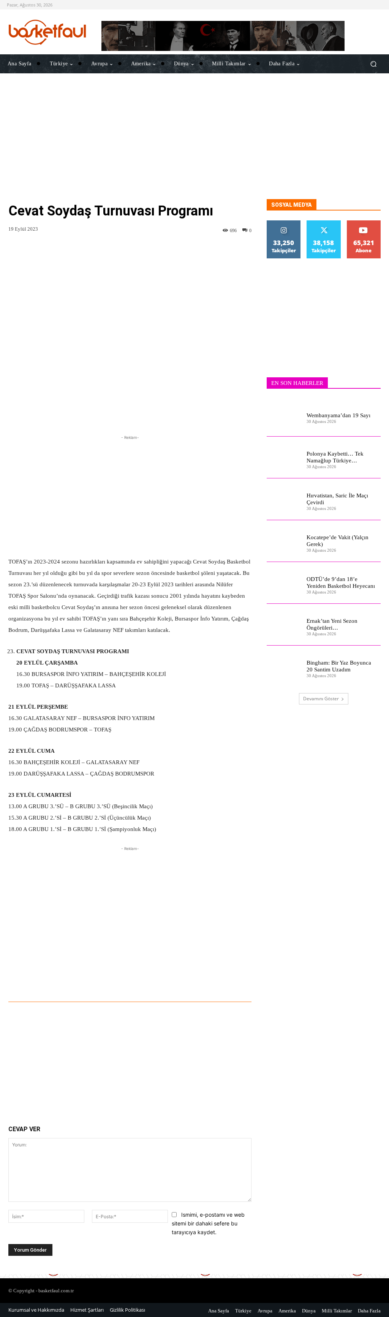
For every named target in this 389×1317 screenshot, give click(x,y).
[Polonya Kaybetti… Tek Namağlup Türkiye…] (284, 457)
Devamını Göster (321, 698)
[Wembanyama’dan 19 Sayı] (284, 416)
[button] (373, 64)
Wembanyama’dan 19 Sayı (338, 415)
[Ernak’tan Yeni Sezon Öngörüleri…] (284, 625)
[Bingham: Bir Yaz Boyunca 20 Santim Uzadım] (284, 666)
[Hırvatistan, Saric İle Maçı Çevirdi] (284, 499)
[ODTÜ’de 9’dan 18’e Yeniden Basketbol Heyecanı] (284, 583)
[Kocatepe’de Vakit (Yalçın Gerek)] (284, 541)
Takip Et (283, 223)
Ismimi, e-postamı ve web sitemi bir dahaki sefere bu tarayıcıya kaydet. (208, 1223)
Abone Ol (364, 223)
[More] (236, 980)
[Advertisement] (194, 146)
